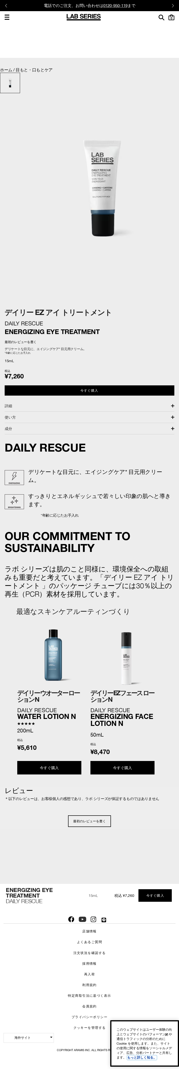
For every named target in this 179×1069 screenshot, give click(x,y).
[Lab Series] (84, 17)
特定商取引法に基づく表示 (89, 995)
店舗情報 (89, 931)
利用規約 (89, 985)
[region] (144, 1043)
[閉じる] (166, 1035)
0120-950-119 (115, 5)
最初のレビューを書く (89, 821)
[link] (53, 713)
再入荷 (89, 974)
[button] (7, 17)
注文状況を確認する (89, 953)
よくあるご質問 (89, 942)
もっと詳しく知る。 (142, 1057)
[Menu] (7, 17)
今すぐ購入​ (89, 390)
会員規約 (89, 1006)
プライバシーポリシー (89, 1017)
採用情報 (89, 963)
